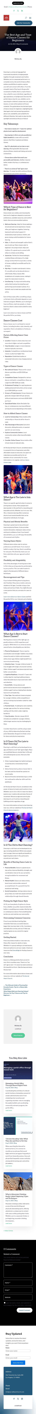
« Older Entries (8, 1230)
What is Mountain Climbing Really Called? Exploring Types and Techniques (17, 1196)
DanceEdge (16, 950)
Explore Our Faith (18, 3)
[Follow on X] (18, 1398)
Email (7, 1355)
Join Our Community (23, 23)
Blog (18, 44)
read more (9, 1110)
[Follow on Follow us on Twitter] (18, 10)
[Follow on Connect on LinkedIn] (22, 10)
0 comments (24, 44)
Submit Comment (24, 1310)
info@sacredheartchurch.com (17, 7)
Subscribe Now (18, 1363)
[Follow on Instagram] (22, 1398)
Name (7, 1348)
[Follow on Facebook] (14, 1398)
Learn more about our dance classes (15, 596)
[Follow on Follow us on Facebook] (14, 10)
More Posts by (18, 1035)
